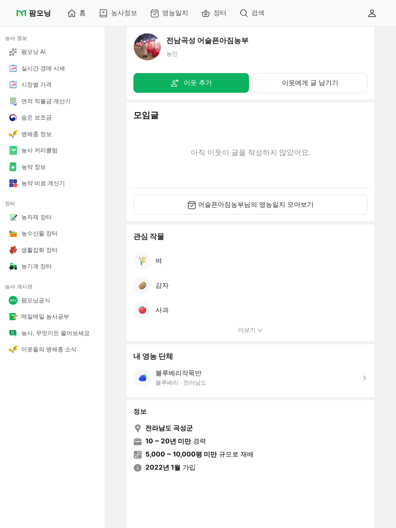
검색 (258, 13)
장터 (220, 13)
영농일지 (175, 13)
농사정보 (124, 13)
